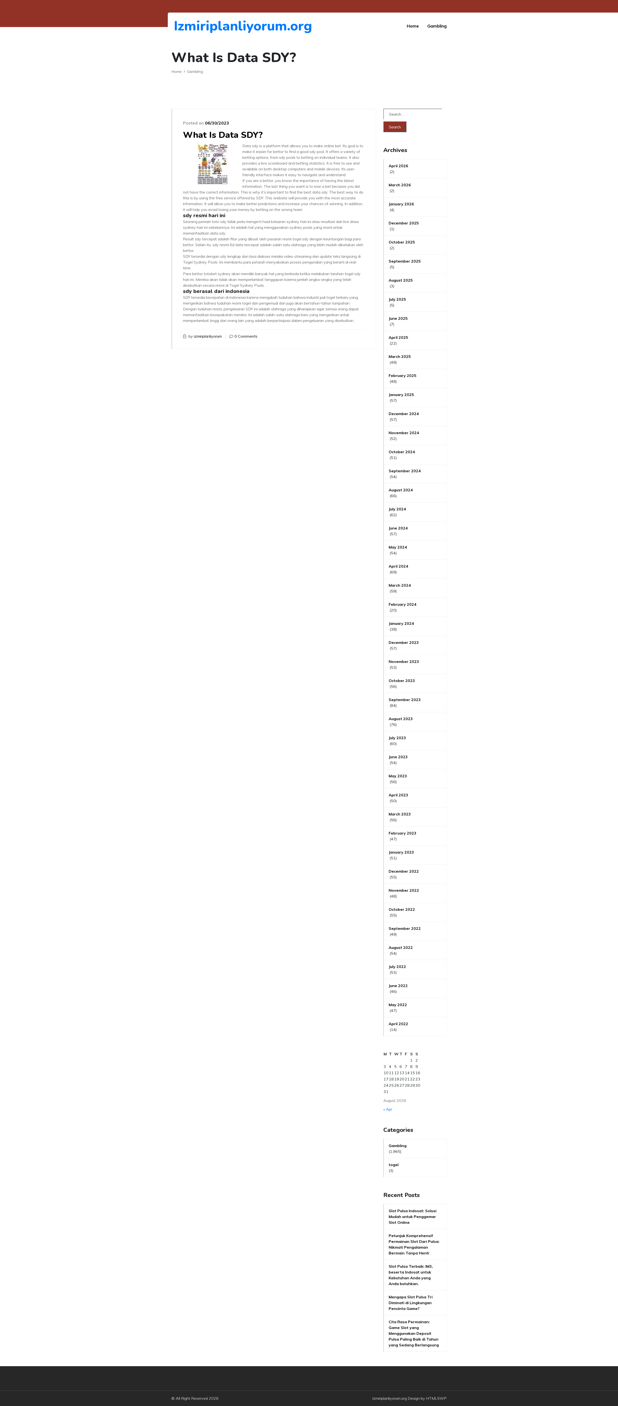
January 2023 (401, 852)
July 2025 (397, 299)
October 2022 (402, 909)
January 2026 (401, 204)
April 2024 (398, 566)
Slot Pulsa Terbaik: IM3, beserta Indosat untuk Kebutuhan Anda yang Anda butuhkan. (411, 1275)
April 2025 (398, 337)
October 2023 (402, 680)
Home (413, 26)
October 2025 (402, 242)
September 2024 (405, 470)
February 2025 (402, 375)
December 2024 (404, 413)
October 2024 (402, 451)
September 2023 (405, 699)
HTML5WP (436, 1398)
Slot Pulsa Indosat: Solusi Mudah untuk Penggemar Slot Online (412, 1216)
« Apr (387, 1109)
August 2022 (401, 947)
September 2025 (405, 261)
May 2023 (398, 775)
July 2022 (397, 966)
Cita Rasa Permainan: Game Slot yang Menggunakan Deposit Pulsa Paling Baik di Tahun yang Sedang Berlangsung (414, 1333)
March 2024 (400, 585)
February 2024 (402, 604)
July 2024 (397, 509)
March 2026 (400, 184)
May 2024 (398, 547)
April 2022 (398, 1023)
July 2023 (397, 737)
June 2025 (398, 318)
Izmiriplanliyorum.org (200, 26)
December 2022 (404, 871)
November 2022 (404, 890)
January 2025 (401, 394)
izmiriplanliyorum (208, 336)
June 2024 (398, 528)
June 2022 (398, 985)
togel (394, 1164)
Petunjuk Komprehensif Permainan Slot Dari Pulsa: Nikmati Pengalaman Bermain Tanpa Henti (414, 1244)
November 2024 (404, 432)
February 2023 (402, 833)
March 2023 (400, 814)
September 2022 (405, 928)
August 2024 (401, 489)
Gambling (437, 26)
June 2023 (398, 756)
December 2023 (404, 642)
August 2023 (401, 718)
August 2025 (401, 280)
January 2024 (401, 623)
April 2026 (398, 165)
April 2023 (398, 795)
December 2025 (404, 223)
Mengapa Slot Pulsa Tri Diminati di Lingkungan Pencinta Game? (411, 1303)
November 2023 (404, 661)
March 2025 (400, 356)
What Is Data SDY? (223, 135)
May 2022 (398, 1004)
